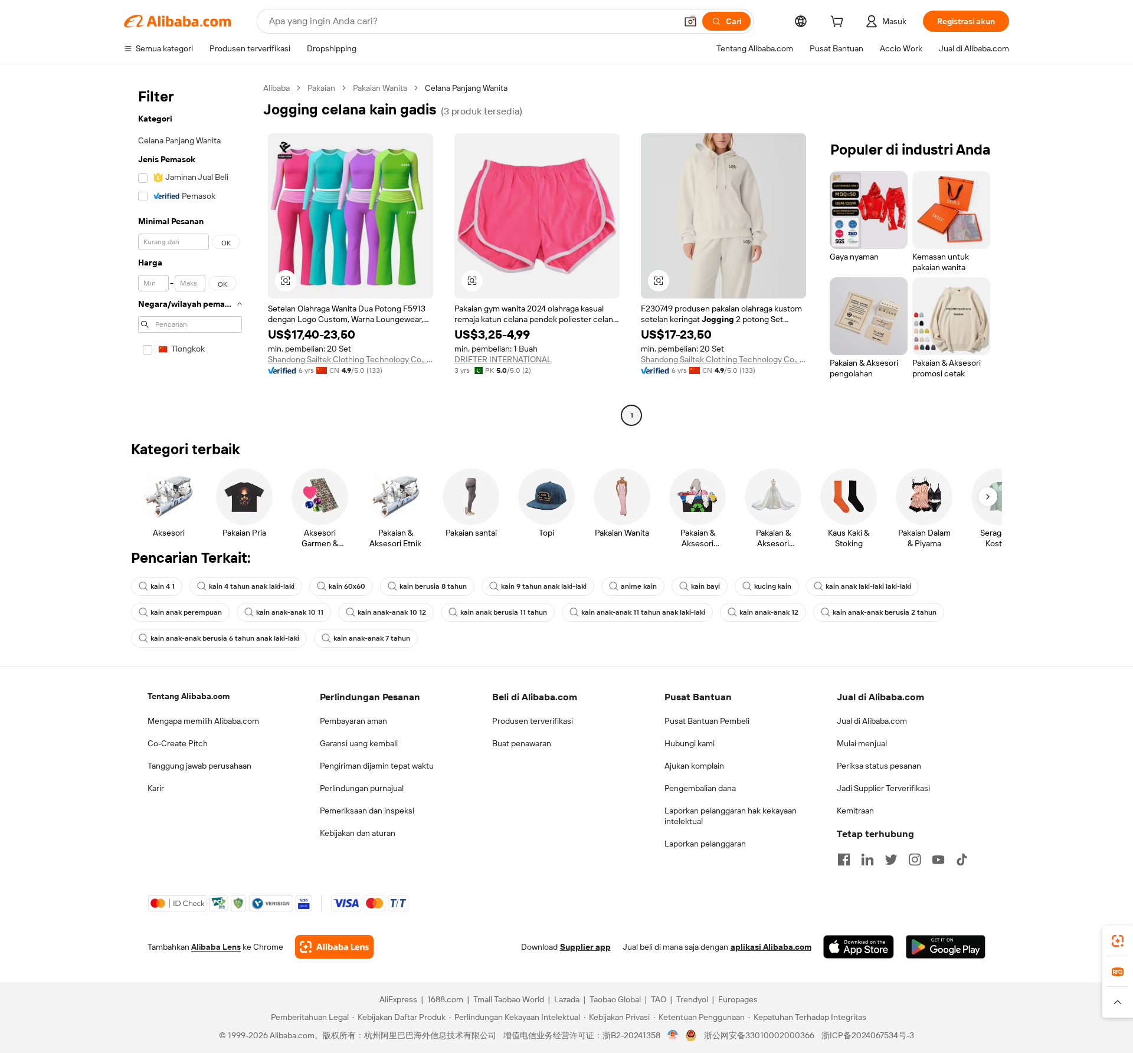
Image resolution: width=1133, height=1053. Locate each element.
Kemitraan (855, 810)
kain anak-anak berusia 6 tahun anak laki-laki (224, 638)
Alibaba (276, 88)
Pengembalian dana (700, 788)
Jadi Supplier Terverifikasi (883, 788)
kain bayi (705, 586)
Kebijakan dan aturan (357, 833)
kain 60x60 (347, 586)
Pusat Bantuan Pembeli (706, 721)
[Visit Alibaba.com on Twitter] (891, 859)
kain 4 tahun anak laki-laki (251, 586)
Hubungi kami (689, 743)
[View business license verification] (673, 1035)
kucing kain (772, 586)
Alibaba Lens (216, 947)
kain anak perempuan (186, 612)
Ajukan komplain (694, 765)
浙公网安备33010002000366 (759, 1035)
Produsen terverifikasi (532, 721)
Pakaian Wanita (380, 88)
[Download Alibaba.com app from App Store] (858, 947)
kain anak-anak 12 (768, 612)
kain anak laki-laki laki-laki (868, 586)
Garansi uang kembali (359, 743)
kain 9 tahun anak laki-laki (544, 586)
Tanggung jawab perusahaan (199, 765)
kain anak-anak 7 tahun (371, 638)
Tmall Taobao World (508, 999)
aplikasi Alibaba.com (771, 947)
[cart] (839, 23)
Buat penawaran (521, 743)
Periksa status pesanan (879, 765)
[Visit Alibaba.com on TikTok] (962, 859)
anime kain (639, 586)
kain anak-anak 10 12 (392, 612)
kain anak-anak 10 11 (289, 612)
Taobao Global (615, 999)
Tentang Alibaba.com (189, 696)
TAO (658, 999)
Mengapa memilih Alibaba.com (203, 721)
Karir (156, 788)
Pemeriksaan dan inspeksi (367, 810)
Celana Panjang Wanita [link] (466, 88)
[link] (1117, 941)
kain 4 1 (162, 586)
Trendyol (692, 999)
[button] (690, 21)
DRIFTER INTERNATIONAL (503, 359)
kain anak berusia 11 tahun (503, 612)
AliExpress (398, 999)
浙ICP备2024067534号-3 (867, 1035)
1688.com (445, 999)
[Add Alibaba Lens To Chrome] (334, 947)
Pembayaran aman (353, 721)
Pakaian (321, 88)
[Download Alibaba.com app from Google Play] (945, 947)
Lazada (566, 999)
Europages (738, 999)
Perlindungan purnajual (362, 788)
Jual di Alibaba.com (872, 721)
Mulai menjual (862, 743)
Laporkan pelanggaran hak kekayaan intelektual (730, 816)
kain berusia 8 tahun (433, 586)
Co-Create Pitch (178, 743)
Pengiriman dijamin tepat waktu (377, 765)
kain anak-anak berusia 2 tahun (884, 612)
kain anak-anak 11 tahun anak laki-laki (643, 612)
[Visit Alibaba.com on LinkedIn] (867, 859)
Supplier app (585, 947)
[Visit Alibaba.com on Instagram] (915, 859)
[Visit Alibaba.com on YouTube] (938, 859)
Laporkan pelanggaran (705, 843)
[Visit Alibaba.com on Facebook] (844, 859)
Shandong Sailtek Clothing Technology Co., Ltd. (350, 359)
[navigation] (190, 253)
